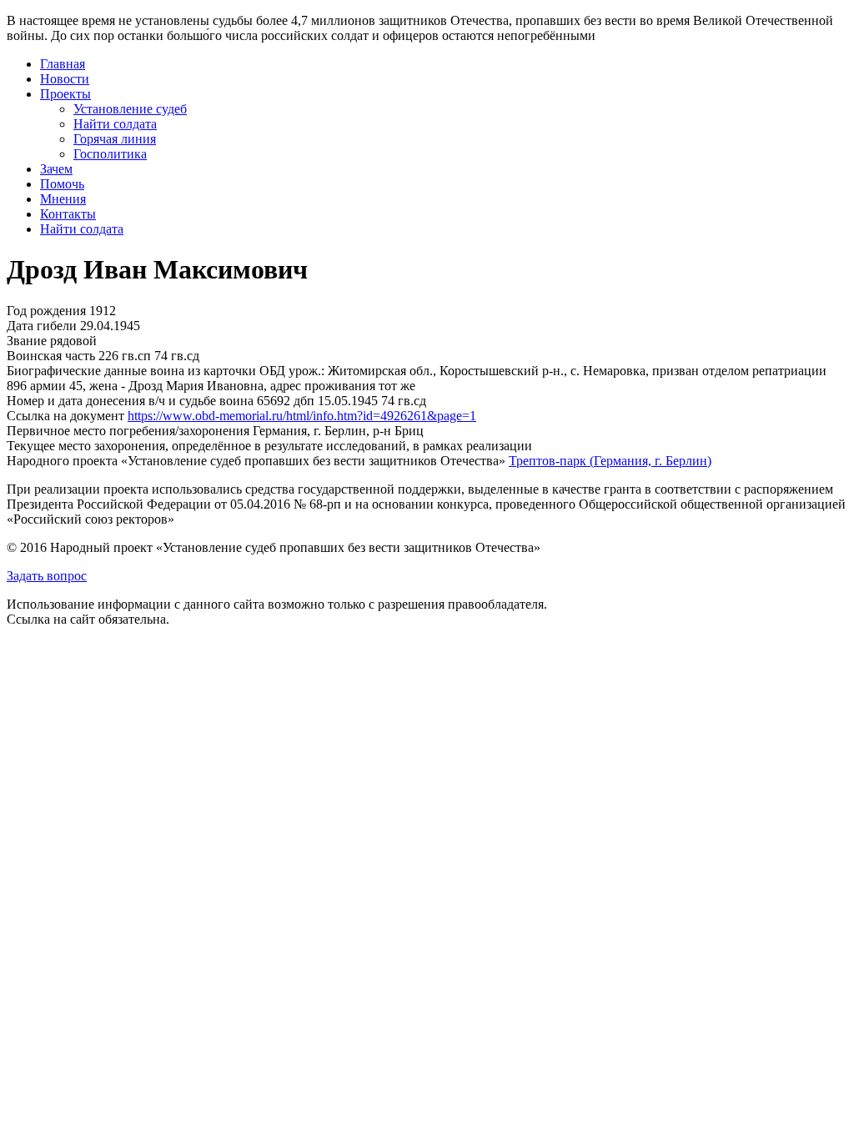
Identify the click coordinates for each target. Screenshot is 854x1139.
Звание (27, 341)
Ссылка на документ (65, 416)
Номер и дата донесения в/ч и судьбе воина (130, 401)
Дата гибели (42, 326)
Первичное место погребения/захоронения (128, 431)
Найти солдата (115, 124)
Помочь (62, 184)
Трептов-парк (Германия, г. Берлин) (610, 461)
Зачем (56, 169)
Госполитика (110, 154)
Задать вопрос (47, 576)
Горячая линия (114, 139)
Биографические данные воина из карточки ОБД (146, 371)
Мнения (63, 199)
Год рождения (46, 311)
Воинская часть (51, 356)
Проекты (65, 94)
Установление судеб (130, 109)
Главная (62, 64)
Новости (64, 79)
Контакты (68, 214)
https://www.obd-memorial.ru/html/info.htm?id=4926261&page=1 (302, 416)
